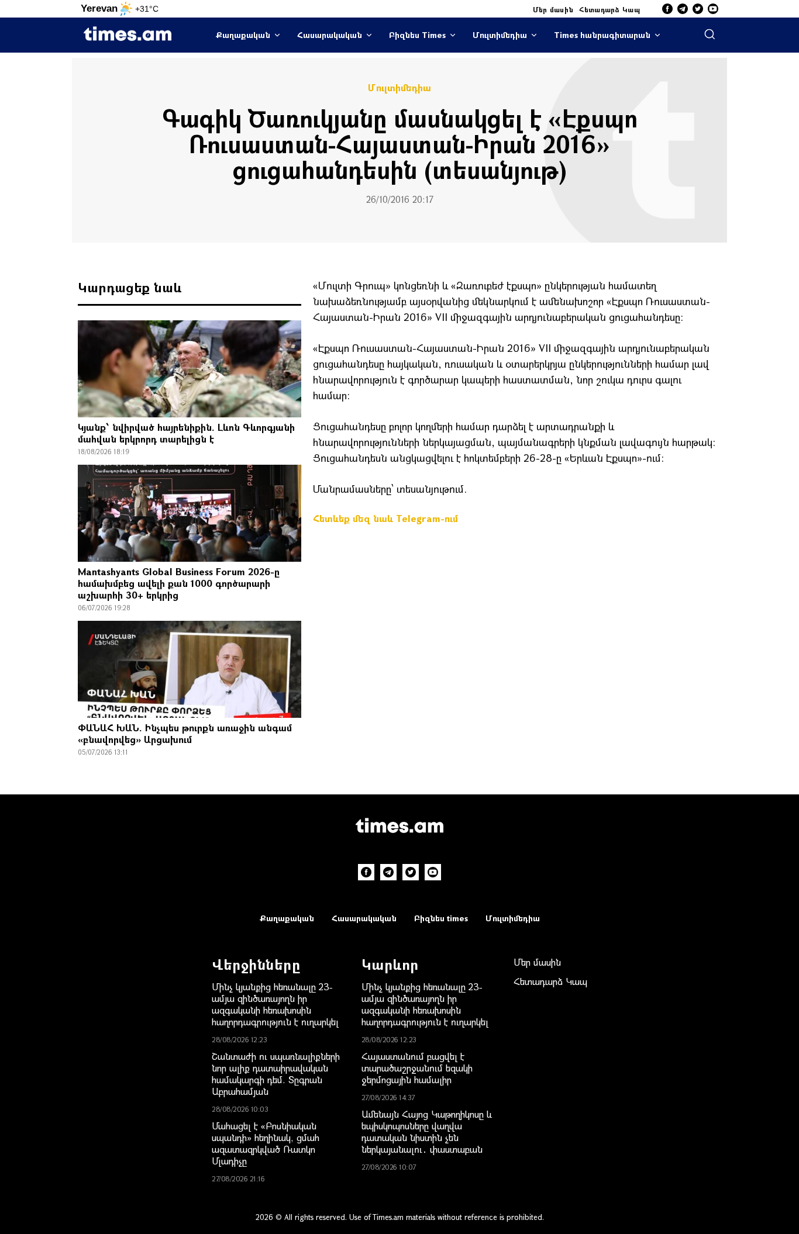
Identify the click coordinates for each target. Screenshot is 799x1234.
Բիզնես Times (417, 34)
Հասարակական (329, 34)
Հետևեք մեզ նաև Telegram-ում (385, 518)
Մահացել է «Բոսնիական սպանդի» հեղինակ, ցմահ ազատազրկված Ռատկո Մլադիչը (265, 1143)
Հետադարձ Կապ (609, 9)
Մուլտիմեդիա (500, 34)
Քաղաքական (243, 34)
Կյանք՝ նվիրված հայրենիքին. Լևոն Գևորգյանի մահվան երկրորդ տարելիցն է (186, 433)
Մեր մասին (553, 9)
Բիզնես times (441, 918)
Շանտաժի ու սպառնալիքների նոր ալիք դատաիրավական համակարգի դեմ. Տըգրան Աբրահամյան (276, 1073)
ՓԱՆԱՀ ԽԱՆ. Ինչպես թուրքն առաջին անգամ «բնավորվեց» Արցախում (185, 733)
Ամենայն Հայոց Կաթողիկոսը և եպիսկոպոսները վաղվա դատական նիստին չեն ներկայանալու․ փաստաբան (426, 1131)
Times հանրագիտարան (602, 34)
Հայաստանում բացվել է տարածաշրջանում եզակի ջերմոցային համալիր (417, 1068)
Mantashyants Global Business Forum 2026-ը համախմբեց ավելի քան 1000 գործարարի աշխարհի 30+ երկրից (179, 583)
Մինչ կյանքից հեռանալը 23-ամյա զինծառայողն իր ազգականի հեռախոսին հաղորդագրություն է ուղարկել (275, 1004)
